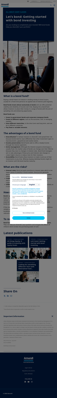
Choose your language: (19, 184)
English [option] (32, 184)
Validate (28, 218)
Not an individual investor (28, 213)
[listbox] (33, 184)
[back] (53, 206)
